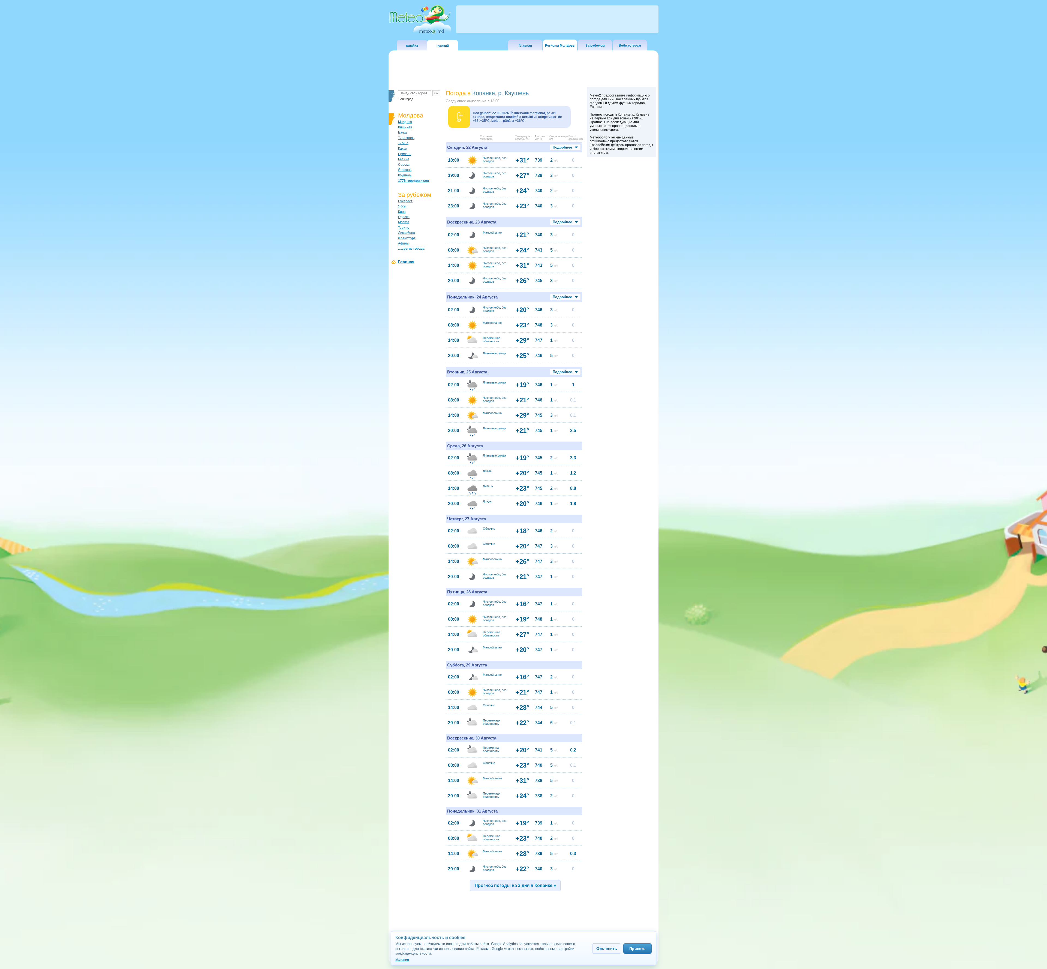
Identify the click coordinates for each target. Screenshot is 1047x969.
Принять (637, 948)
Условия (402, 960)
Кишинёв (405, 127)
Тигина (403, 143)
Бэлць (402, 132)
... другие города (411, 248)
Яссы (402, 206)
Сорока (404, 165)
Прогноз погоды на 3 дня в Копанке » (515, 885)
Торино (403, 228)
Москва (403, 222)
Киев (401, 212)
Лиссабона (406, 233)
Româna (412, 45)
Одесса (404, 217)
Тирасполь (406, 138)
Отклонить (606, 948)
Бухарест (405, 201)
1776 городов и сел (413, 181)
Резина (403, 159)
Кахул (402, 148)
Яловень (404, 170)
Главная (525, 45)
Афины (403, 243)
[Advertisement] (621, 254)
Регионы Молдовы (560, 45)
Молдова (405, 122)
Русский (443, 45)
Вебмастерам (630, 45)
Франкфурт (407, 238)
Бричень (404, 154)
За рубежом (595, 45)
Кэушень (404, 175)
